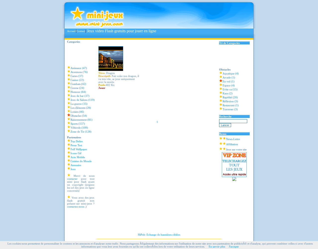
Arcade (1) (229, 77)
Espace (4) (229, 85)
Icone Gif (76, 153)
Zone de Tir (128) (81, 131)
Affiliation (232, 144)
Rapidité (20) (230, 97)
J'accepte (234, 246)
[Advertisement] (157, 36)
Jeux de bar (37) (80, 95)
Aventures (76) (79, 72)
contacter (72, 178)
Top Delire (77, 141)
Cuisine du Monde (81, 161)
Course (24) (77, 87)
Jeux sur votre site (236, 149)
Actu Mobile (78, 157)
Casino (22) (77, 79)
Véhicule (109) (79, 127)
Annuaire (76, 165)
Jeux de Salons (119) (83, 99)
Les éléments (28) (81, 107)
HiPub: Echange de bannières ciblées (159, 234)
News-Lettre (233, 139)
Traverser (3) (230, 109)
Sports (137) (78, 123)
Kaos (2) (228, 93)
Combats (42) (78, 83)
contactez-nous (75, 206)
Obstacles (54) (79, 115)
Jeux (73, 169)
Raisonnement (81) (81, 119)
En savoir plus (217, 246)
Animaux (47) (79, 68)
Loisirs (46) (77, 111)
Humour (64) (78, 91)
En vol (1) (229, 81)
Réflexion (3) (230, 101)
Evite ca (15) (230, 89)
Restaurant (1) (231, 105)
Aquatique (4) (231, 73)
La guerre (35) (79, 103)
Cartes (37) (77, 75)
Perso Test (76, 145)
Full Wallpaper (79, 149)
